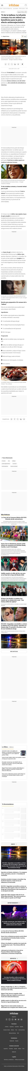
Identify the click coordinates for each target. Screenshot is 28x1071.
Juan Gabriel (11, 8)
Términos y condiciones (9, 1059)
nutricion (14, 463)
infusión (3, 460)
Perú (16, 1029)
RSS (18, 1033)
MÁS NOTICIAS (14, 651)
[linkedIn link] (21, 1019)
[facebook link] (6, 1019)
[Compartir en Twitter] (12, 64)
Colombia (17, 1026)
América (6, 1026)
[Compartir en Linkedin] (15, 64)
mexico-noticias (14, 466)
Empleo (16, 1040)
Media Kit (14, 1051)
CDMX (22, 8)
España (21, 1026)
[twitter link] (9, 1019)
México (3, 12)
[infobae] (14, 5)
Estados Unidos (6, 1029)
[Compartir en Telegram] (18, 64)
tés (9, 460)
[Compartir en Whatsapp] (5, 64)
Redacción (12, 1040)
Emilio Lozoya (17, 8)
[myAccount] (26, 5)
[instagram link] (12, 1019)
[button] (2, 5)
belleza (13, 460)
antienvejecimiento (6, 463)
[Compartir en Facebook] (8, 64)
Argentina (12, 1026)
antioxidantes (5, 466)
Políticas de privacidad (19, 1059)
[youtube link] (15, 1019)
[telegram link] (18, 1019)
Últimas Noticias (12, 1033)
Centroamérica (21, 1029)
